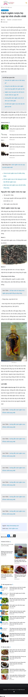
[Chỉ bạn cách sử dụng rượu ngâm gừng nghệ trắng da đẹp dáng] (5, 612)
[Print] (14, 536)
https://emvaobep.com (13, 525)
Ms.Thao (3, 19)
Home (3, 7)
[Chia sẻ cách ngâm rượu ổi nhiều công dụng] (5, 595)
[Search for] (26, 3)
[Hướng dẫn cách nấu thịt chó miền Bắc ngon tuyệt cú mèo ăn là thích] (5, 652)
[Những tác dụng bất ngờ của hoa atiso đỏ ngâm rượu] (21, 569)
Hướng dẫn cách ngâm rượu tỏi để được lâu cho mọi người (7, 576)
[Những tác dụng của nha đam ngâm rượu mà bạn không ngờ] (7, 547)
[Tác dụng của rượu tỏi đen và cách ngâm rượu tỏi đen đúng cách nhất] (5, 137)
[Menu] (1, 3)
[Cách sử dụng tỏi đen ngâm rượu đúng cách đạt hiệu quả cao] (5, 624)
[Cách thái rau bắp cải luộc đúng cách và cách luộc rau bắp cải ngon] (5, 671)
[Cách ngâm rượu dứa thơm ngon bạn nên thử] (5, 607)
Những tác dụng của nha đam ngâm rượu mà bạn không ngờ (7, 553)
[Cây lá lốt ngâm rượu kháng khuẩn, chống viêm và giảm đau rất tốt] (5, 127)
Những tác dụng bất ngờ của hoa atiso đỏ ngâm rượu (20, 576)
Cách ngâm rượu (8, 7)
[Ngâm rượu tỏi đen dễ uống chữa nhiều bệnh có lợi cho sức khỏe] (5, 153)
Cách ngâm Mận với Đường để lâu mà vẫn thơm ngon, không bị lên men (17, 677)
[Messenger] (8, 536)
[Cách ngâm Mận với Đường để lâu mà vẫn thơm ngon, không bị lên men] (5, 677)
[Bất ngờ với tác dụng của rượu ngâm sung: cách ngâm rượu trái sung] (5, 600)
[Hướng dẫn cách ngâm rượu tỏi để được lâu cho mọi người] (7, 569)
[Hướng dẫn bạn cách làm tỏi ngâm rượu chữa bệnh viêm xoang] (5, 589)
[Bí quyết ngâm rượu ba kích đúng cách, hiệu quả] (21, 551)
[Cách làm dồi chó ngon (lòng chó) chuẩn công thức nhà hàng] (5, 665)
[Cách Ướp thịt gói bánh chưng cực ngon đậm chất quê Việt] (5, 658)
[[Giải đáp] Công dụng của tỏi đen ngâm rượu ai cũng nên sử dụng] (5, 145)
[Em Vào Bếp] (8, 3)
